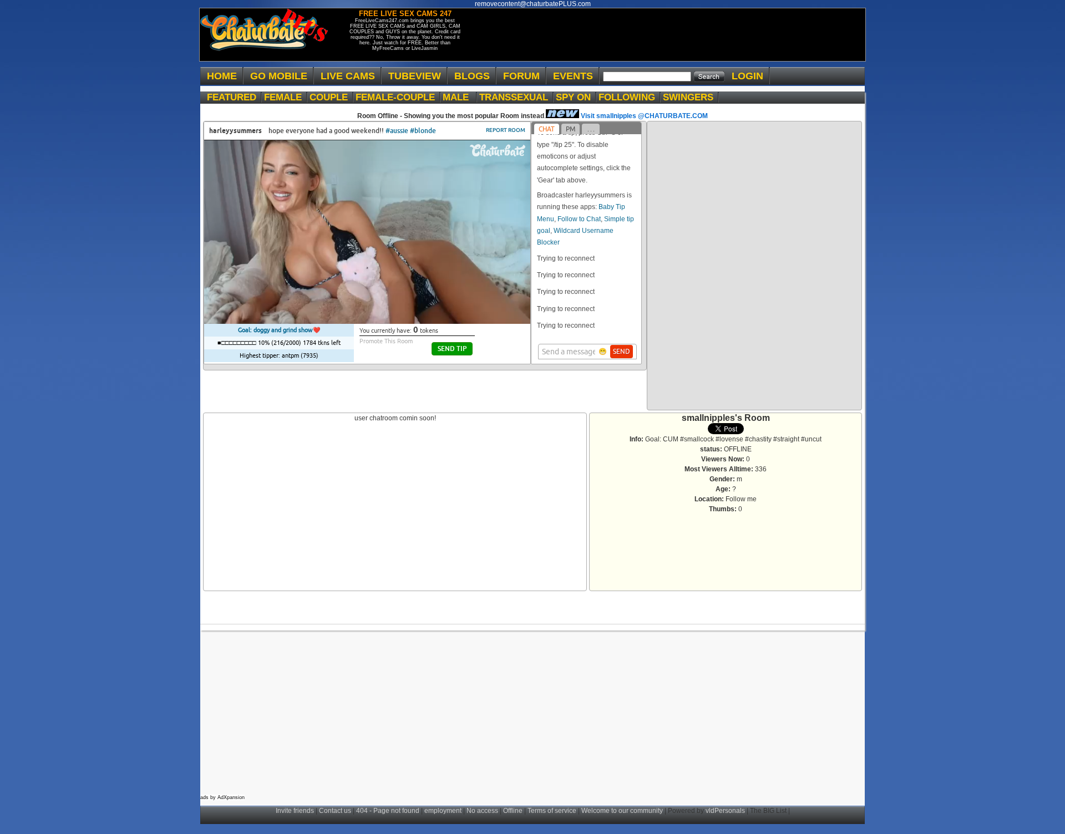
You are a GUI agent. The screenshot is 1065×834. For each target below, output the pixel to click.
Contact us (335, 811)
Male (460, 97)
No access (482, 811)
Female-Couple (398, 97)
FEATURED (234, 97)
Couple (331, 97)
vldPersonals (725, 811)
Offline (513, 811)
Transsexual (516, 97)
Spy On (576, 97)
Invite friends (295, 811)
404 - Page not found (387, 811)
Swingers (691, 97)
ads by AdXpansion (222, 797)
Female (285, 97)
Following (630, 97)
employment (443, 811)
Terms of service (552, 811)
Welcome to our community (622, 811)
